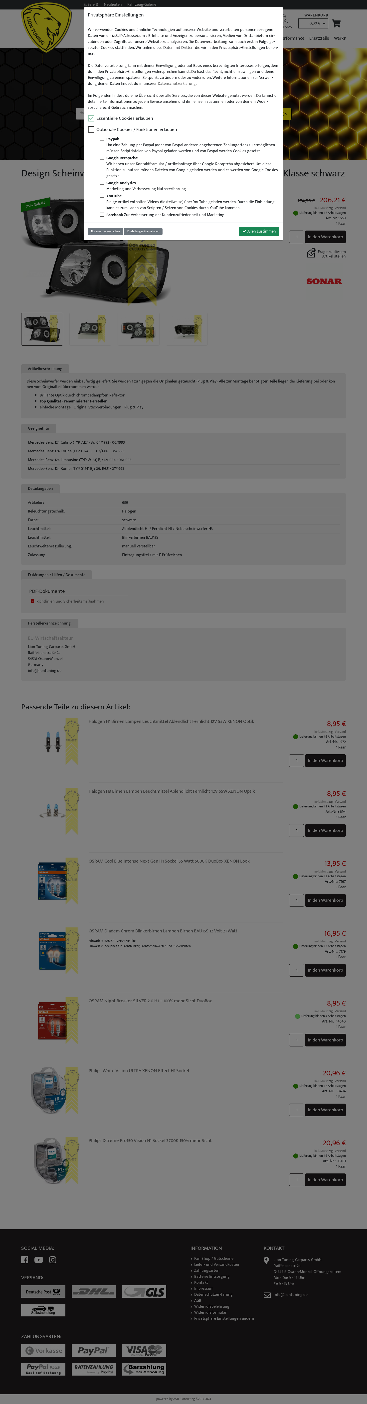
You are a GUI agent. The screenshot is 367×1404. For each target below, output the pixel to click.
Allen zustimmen (261, 231)
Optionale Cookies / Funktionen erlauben (136, 129)
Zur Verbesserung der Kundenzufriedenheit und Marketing (165, 215)
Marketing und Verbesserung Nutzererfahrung (146, 186)
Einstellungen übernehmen (143, 231)
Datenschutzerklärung (177, 84)
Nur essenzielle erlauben (105, 231)
